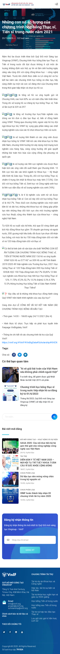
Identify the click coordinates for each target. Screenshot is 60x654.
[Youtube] (22, 632)
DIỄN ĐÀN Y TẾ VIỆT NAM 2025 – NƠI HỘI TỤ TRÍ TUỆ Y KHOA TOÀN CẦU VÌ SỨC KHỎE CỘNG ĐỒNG (38, 462)
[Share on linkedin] (25, 355)
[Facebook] (10, 632)
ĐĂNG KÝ (30, 550)
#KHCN (53, 342)
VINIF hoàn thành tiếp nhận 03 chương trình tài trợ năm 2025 (35, 494)
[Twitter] (4, 632)
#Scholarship (43, 342)
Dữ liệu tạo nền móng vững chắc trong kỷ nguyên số (37, 478)
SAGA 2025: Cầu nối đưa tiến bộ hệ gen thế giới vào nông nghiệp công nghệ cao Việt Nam (38, 446)
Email (10, 601)
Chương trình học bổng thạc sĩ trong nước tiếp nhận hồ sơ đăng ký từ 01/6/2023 (38, 390)
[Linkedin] (16, 632)
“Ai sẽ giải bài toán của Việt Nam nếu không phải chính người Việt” (39, 370)
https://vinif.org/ (10, 342)
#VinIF (21, 342)
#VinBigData (31, 342)
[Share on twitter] (20, 355)
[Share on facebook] (14, 355)
